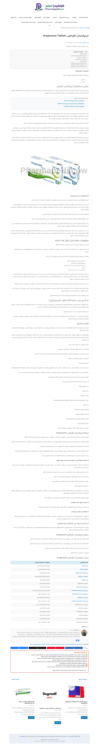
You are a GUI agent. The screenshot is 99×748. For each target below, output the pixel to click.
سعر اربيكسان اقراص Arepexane (78, 65)
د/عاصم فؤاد (84, 42)
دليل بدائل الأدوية (27, 736)
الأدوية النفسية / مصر (36, 644)
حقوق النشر (47, 17)
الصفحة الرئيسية (83, 17)
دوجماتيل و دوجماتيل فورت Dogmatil (50, 708)
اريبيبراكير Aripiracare (82, 587)
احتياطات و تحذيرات (81, 57)
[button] (49, 25)
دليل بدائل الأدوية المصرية (28, 22)
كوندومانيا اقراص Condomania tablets (74, 106)
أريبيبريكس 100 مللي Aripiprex (80, 601)
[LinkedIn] (76, 641)
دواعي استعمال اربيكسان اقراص (78, 55)
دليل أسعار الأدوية (36, 736)
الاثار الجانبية (83, 61)
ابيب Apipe (85, 580)
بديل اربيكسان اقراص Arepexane (78, 66)
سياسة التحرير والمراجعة (71, 22)
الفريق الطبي (58, 22)
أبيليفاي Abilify (84, 569)
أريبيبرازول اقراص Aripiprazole (80, 590)
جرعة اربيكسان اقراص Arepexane (78, 63)
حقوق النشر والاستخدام (25, 17)
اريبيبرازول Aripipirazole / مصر (74, 644)
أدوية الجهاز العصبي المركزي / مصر (51, 644)
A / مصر (63, 644)
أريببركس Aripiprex (83, 597)
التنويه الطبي (37, 17)
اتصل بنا (54, 17)
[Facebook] (78, 641)
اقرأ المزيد (84, 717)
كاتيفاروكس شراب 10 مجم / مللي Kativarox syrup (71, 103)
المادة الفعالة (83, 54)
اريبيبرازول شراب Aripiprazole (80, 594)
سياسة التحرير (64, 736)
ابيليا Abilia (85, 566)
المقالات (74, 17)
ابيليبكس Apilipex (83, 576)
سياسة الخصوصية (64, 17)
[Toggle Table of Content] (85, 52)
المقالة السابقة (83, 679)
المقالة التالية (15, 679)
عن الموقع (13, 17)
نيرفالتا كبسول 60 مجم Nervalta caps (74, 101)
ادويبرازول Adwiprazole (82, 573)
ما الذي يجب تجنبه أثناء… (80, 59)
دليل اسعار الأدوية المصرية (45, 22)
